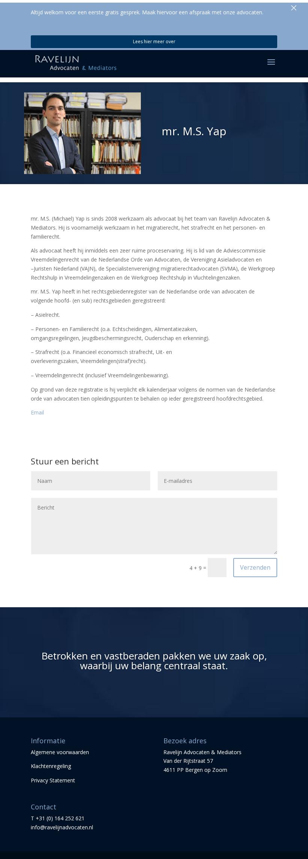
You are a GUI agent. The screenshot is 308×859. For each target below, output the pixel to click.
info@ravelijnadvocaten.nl (62, 827)
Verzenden (255, 567)
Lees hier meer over (154, 41)
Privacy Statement (53, 780)
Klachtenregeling (51, 766)
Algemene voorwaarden (60, 752)
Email (37, 412)
